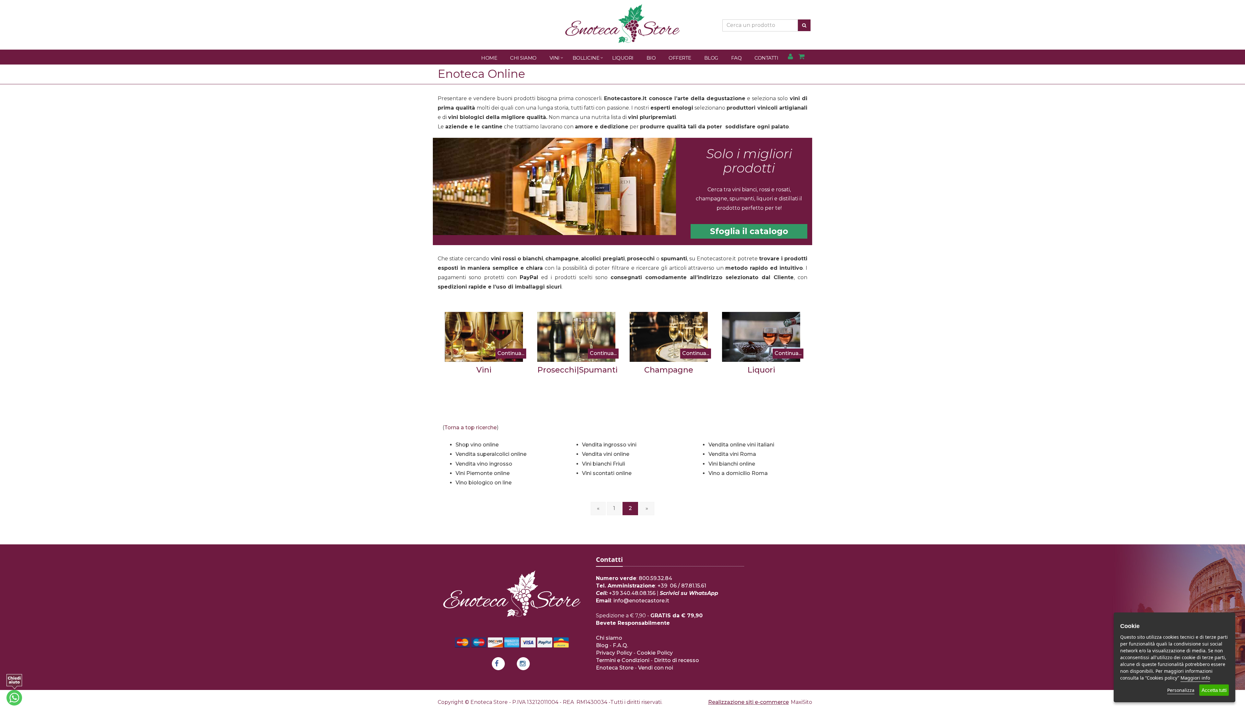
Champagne (668, 369)
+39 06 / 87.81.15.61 (682, 586)
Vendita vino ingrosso (484, 464)
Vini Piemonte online (483, 473)
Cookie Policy (655, 653)
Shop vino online (477, 445)
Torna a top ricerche (470, 427)
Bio (651, 58)
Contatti (766, 58)
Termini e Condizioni (622, 660)
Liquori (623, 58)
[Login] (790, 57)
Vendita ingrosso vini (609, 445)
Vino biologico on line (484, 483)
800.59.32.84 (655, 578)
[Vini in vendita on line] (484, 337)
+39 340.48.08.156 (632, 593)
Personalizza (1180, 690)
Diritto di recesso (676, 660)
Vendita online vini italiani (741, 445)
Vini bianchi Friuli (603, 464)
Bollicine (586, 58)
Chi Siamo (523, 58)
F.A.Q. (620, 645)
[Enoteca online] (559, 186)
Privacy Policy (614, 653)
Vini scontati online (607, 473)
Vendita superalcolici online (491, 454)
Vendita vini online (605, 454)
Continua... (510, 353)
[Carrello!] (801, 57)
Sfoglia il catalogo (749, 231)
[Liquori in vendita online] (761, 337)
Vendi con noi (655, 668)
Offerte (680, 58)
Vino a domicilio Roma (738, 473)
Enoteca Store (615, 668)
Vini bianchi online (731, 464)
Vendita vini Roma (732, 454)
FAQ (736, 58)
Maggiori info (1195, 678)
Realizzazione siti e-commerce (748, 702)
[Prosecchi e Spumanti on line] (576, 337)
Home (489, 58)
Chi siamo (609, 638)
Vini (555, 58)
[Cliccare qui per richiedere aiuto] (14, 690)
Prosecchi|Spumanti (577, 369)
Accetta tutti (1214, 690)
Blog (711, 58)
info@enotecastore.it (641, 601)
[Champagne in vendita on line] (669, 337)
